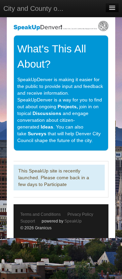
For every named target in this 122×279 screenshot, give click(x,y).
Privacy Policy (80, 214)
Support (27, 221)
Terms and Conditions (40, 214)
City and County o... (33, 8)
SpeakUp (73, 221)
